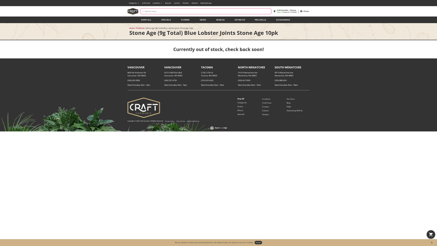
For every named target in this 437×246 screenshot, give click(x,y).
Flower (185, 20)
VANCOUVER (136, 67)
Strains (240, 107)
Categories (133, 3)
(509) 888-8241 (281, 80)
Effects (240, 110)
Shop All (146, 20)
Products (140, 28)
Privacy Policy (169, 121)
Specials (168, 3)
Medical (195, 3)
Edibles (220, 20)
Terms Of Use (180, 121)
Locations (156, 3)
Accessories (283, 20)
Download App (206, 3)
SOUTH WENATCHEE (288, 67)
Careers (177, 3)
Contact (265, 107)
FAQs (289, 107)
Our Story (291, 99)
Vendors (186, 3)
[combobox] (207, 11)
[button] (291, 11)
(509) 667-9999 (244, 80)
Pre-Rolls (260, 20)
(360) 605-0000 (133, 80)
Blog (288, 103)
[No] (431, 243)
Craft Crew (146, 3)
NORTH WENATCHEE (251, 67)
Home (132, 28)
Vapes (203, 20)
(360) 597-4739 (170, 80)
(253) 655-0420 (207, 80)
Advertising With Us (295, 111)
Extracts (240, 20)
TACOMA (207, 67)
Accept (258, 242)
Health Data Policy (193, 121)
